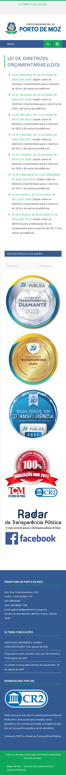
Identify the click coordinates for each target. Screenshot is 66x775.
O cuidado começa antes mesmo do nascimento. (30, 664)
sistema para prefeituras (47, 715)
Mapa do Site (14, 766)
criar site (25, 715)
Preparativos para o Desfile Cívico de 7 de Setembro (33, 8)
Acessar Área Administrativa (39, 766)
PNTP (19, 736)
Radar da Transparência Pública (43, 736)
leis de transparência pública (19, 728)
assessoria (29, 719)
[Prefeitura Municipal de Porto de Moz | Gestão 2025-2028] (33, 28)
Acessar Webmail (16, 769)
